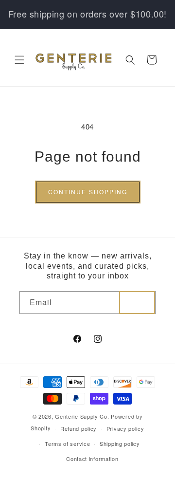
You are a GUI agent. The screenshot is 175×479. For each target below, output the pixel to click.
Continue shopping (87, 191)
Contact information (92, 458)
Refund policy (78, 428)
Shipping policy (120, 443)
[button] (19, 60)
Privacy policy (125, 428)
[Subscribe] (137, 302)
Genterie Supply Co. (82, 416)
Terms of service (67, 443)
